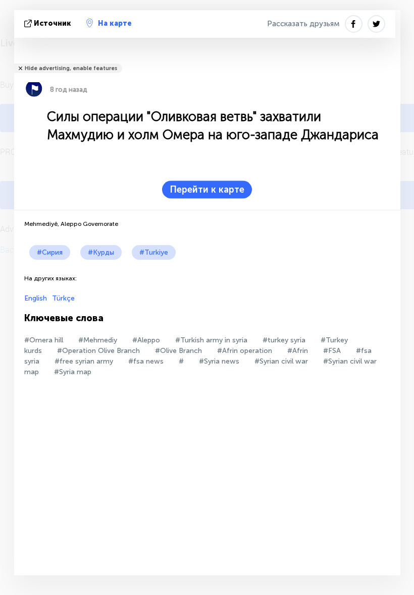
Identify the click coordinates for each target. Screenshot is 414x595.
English (35, 298)
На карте (115, 23)
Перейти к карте (207, 189)
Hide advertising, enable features (71, 68)
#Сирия (50, 252)
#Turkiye (153, 252)
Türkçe (63, 298)
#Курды (101, 252)
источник (52, 23)
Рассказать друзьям (303, 23)
